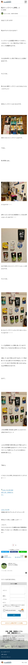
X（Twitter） (6, 551)
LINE (23, 551)
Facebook (14, 551)
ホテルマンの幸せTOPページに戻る (14, 623)
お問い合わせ (4, 654)
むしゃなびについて (5, 651)
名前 (4, 595)
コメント (5, 590)
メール (5, 599)
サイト (4, 602)
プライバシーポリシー (6, 657)
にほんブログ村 (5, 509)
